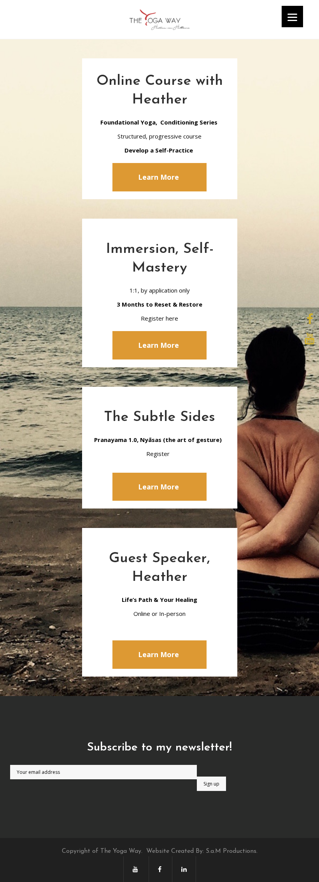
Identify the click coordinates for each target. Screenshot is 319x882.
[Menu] (292, 16)
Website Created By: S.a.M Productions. (202, 851)
